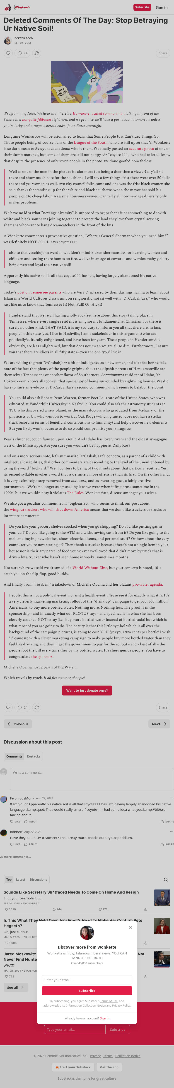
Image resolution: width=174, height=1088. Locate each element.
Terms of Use (109, 1001)
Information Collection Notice (86, 1005)
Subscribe (87, 990)
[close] (130, 927)
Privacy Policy (121, 1005)
